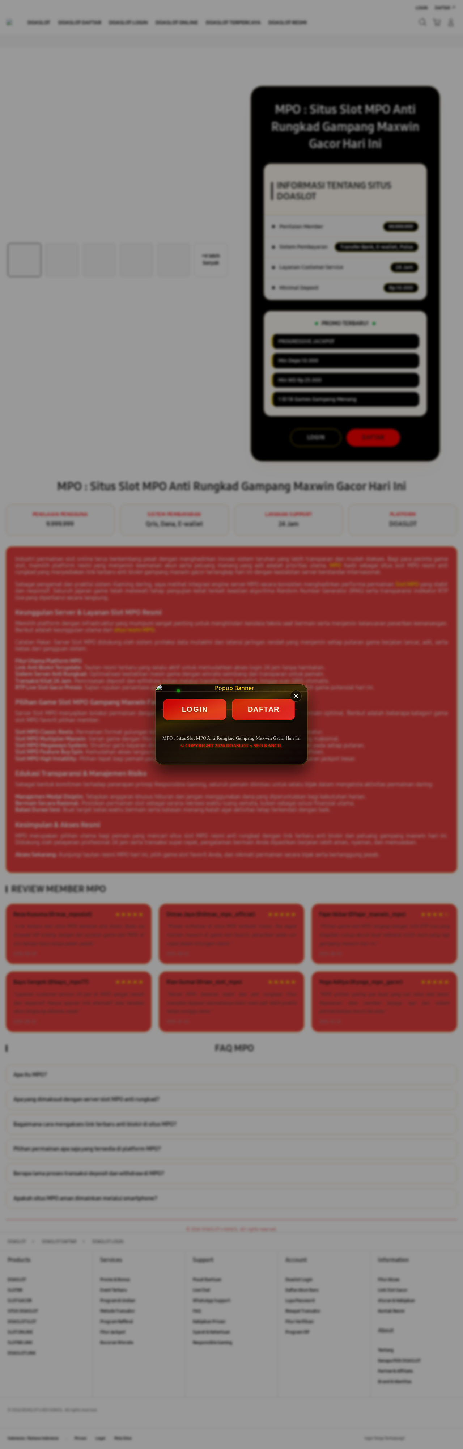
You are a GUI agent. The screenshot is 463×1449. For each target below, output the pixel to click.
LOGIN (195, 709)
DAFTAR (264, 709)
